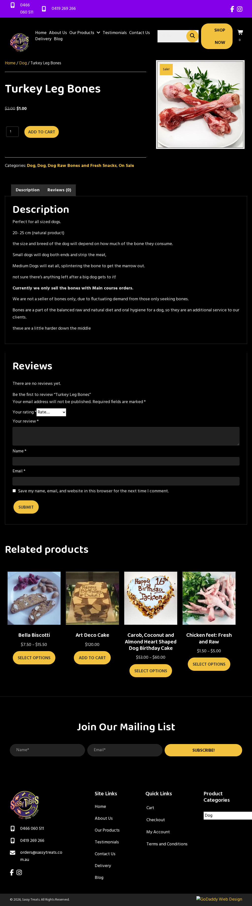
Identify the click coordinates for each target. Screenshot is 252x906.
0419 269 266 (64, 8)
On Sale (126, 165)
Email (19, 471)
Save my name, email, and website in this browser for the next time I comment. (93, 491)
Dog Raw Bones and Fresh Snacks (82, 165)
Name (19, 451)
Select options (34, 658)
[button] (203, 750)
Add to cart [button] (92, 658)
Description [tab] (28, 190)
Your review (26, 421)
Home (10, 63)
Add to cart (41, 132)
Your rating (24, 412)
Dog (23, 63)
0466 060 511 (26, 9)
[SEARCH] (192, 36)
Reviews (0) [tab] (59, 190)
